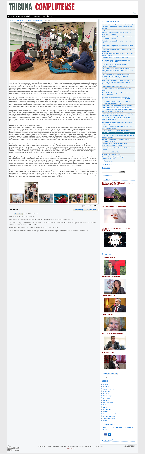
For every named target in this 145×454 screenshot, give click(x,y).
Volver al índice (109, 161)
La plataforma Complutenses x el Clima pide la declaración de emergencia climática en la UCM (116, 98)
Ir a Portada (107, 164)
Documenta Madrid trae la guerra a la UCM (114, 86)
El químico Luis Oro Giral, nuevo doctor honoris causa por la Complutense (117, 93)
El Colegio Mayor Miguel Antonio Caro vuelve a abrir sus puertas (117, 50)
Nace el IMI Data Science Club (111, 152)
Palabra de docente (109, 416)
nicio (135, 13)
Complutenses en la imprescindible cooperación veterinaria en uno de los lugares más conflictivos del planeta (117, 70)
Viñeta (105, 421)
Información (71, 448)
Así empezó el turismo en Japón (111, 154)
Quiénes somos (108, 424)
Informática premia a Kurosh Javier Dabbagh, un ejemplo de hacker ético (116, 140)
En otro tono (106, 393)
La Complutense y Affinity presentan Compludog (116, 133)
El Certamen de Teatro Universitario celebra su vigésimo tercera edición (115, 65)
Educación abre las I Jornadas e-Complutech (115, 57)
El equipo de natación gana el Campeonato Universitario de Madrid (114, 157)
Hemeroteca (107, 176)
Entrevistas (106, 254)
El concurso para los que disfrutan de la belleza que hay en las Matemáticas (117, 127)
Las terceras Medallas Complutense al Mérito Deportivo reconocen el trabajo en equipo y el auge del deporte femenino (118, 26)
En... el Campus (107, 396)
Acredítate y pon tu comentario (85, 210)
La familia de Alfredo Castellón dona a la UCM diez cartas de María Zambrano (116, 119)
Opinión (105, 411)
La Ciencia (106, 400)
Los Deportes (107, 409)
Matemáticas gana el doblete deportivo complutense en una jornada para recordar (118, 123)
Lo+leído (104, 373)
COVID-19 (106, 179)
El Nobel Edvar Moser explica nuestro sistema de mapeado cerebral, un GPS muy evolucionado (116, 61)
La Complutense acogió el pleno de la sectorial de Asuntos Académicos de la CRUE (116, 102)
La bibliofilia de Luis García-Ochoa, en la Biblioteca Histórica (117, 148)
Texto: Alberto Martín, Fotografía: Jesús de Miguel (26, 20)
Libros (105, 407)
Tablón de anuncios (109, 418)
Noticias (105, 384)
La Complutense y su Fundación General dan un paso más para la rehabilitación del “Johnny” (117, 110)
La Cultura (106, 405)
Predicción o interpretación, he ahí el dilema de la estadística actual (116, 42)
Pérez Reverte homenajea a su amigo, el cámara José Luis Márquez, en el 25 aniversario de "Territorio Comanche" (117, 82)
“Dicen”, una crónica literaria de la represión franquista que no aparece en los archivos (117, 46)
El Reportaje (107, 391)
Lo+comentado (112, 373)
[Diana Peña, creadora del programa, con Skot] (31, 202)
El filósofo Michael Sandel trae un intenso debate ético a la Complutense (117, 54)
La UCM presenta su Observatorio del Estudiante (116, 130)
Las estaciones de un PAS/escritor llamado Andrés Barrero (116, 89)
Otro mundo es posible (109, 414)
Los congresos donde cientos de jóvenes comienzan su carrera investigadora (118, 136)
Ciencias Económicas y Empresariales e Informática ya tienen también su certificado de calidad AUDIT (118, 114)
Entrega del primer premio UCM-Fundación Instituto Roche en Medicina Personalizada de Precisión (117, 106)
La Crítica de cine (108, 402)
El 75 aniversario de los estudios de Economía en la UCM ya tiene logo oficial (117, 37)
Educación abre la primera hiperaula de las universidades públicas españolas (114, 144)
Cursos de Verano (108, 389)
